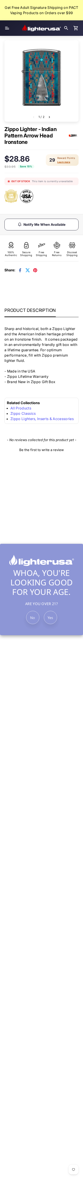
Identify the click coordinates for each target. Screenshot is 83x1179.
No (32, 617)
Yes (50, 617)
